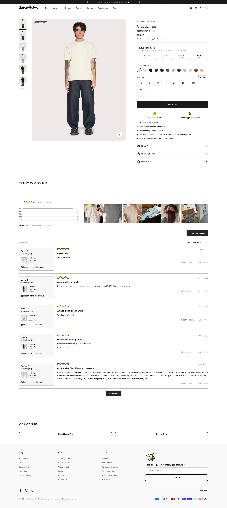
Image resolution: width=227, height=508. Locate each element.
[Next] (139, 2)
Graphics (56, 8)
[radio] (147, 56)
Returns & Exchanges (66, 462)
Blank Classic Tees (65, 434)
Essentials (23, 471)
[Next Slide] (206, 213)
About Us (105, 458)
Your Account (63, 467)
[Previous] (87, 2)
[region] (146, 213)
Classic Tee (32, 261)
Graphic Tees (24, 467)
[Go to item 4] (22, 59)
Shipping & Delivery (65, 458)
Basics (68, 8)
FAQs (60, 471)
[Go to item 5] (22, 70)
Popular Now (161, 434)
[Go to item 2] (22, 36)
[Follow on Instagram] (26, 490)
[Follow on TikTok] (32, 490)
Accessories (103, 8)
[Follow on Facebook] (20, 490)
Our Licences (107, 462)
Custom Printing (25, 475)
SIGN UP (176, 477)
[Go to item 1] (22, 24)
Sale (114, 8)
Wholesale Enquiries (110, 467)
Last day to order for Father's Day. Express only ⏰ (113, 2)
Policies (61, 475)
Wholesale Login (108, 471)
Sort (190, 242)
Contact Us (62, 479)
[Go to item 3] (22, 47)
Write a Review (200, 234)
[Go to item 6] (22, 82)
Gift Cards (106, 479)
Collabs (90, 8)
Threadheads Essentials (146, 21)
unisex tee (156, 122)
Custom (78, 8)
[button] (172, 30)
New (46, 8)
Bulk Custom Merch (110, 475)
